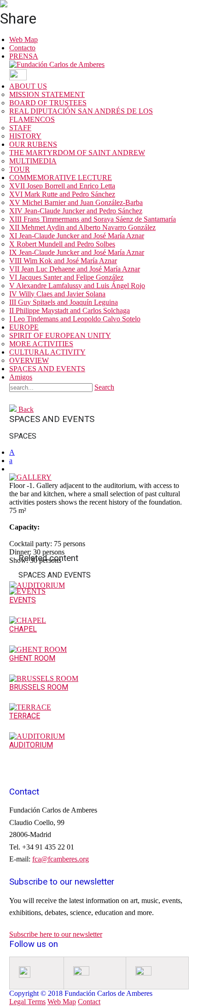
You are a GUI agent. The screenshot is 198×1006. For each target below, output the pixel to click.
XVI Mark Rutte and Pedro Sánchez (62, 194)
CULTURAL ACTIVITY (47, 352)
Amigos (20, 377)
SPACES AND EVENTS (47, 369)
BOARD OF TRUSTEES (48, 103)
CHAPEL (23, 629)
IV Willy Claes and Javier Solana (57, 294)
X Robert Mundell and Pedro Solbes (62, 244)
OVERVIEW (29, 360)
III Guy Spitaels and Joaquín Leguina (63, 302)
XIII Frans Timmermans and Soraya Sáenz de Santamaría (92, 219)
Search (104, 387)
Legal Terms (27, 1002)
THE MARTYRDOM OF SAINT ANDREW (77, 153)
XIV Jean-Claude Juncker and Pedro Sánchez (75, 211)
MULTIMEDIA (33, 161)
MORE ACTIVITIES (41, 344)
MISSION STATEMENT (47, 94)
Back (25, 409)
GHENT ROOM (32, 658)
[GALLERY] (30, 477)
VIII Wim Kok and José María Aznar (63, 261)
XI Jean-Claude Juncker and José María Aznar (76, 236)
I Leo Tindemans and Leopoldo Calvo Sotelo (74, 319)
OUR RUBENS (33, 144)
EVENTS (22, 600)
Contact (89, 1002)
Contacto (22, 48)
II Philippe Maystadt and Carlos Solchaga (69, 310)
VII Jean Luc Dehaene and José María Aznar (74, 269)
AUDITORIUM (31, 745)
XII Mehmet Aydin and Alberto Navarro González (82, 227)
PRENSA (23, 56)
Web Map (23, 39)
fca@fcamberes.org (60, 859)
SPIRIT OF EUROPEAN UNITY (60, 335)
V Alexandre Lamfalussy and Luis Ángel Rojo (77, 285)
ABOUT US (28, 86)
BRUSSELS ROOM (38, 687)
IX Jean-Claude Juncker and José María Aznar (76, 252)
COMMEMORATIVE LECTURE (60, 177)
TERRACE (24, 715)
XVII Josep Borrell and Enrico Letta (62, 186)
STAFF (20, 128)
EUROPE (24, 327)
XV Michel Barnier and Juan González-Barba (76, 202)
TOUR (19, 169)
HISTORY (25, 136)
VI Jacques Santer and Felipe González (66, 277)
